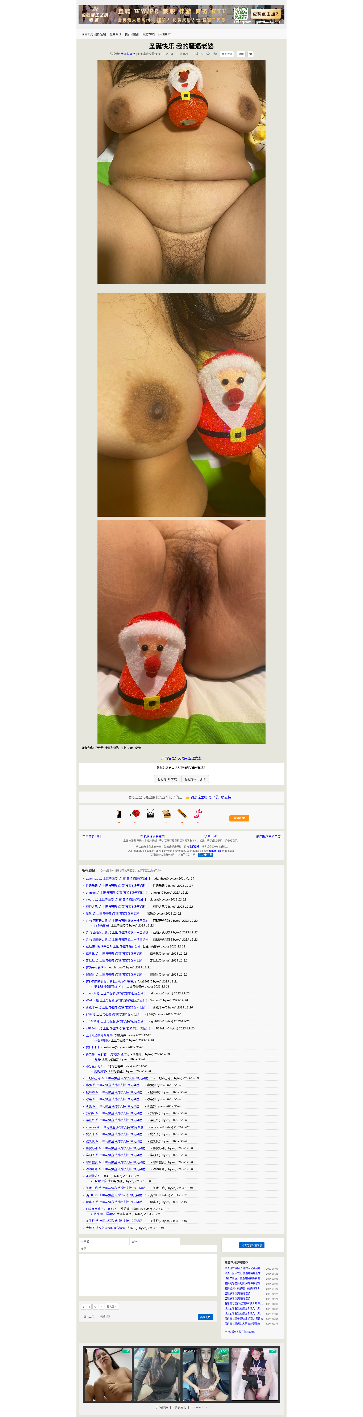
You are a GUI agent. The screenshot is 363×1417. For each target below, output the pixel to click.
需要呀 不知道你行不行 (109, 986)
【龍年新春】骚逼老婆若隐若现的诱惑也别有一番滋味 (244, 1278)
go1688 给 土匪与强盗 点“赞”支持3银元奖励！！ (117, 1021)
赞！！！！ (93, 1047)
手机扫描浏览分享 (152, 836)
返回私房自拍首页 (268, 836)
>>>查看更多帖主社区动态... (240, 1331)
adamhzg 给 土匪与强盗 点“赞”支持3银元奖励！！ (119, 878)
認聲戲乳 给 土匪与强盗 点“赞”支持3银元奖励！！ (118, 1162)
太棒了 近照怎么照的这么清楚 (105, 1228)
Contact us (200, 1407)
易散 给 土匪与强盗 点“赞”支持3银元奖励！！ (115, 913)
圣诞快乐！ (93, 1176)
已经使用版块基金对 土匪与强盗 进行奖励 (113, 946)
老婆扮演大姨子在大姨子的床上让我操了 (244, 1288)
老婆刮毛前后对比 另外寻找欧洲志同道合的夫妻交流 (244, 1283)
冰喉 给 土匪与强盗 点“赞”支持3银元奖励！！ (115, 1099)
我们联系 (194, 846)
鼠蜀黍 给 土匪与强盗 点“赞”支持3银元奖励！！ (117, 1092)
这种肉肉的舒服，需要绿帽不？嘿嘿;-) (111, 981)
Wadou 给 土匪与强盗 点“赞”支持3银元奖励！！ (117, 1000)
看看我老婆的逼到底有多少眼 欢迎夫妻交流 (244, 1303)
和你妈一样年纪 (104, 1214)
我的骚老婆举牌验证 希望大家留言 (244, 1318)
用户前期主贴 (91, 836)
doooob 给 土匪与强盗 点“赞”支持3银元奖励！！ (117, 993)
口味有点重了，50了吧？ (102, 1209)
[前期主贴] (164, 34)
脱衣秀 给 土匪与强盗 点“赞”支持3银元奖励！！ (117, 1134)
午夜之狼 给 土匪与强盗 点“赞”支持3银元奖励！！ (118, 1188)
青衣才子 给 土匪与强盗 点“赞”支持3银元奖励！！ (118, 1007)
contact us (214, 850)
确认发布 (205, 1317)
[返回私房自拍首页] (93, 34)
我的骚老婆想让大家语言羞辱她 (242, 1323)
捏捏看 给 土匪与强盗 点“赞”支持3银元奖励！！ (117, 974)
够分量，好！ (95, 1066)
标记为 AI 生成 (167, 779)
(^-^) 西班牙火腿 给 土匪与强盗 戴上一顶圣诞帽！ (118, 939)
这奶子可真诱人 (96, 967)
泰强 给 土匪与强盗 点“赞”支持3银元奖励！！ (115, 1085)
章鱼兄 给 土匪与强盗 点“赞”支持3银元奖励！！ (117, 953)
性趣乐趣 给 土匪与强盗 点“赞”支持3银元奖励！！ (118, 885)
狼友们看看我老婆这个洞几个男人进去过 (244, 1308)
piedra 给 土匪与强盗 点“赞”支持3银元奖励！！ (117, 899)
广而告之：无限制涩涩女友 (181, 758)
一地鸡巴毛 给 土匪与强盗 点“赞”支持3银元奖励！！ (120, 1078)
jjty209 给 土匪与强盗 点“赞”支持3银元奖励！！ (117, 1195)
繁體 (241, 54)
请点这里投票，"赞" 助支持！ (212, 797)
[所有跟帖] (132, 34)
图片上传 (89, 1316)
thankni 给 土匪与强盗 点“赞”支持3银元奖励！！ (117, 892)
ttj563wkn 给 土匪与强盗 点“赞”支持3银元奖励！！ (119, 1028)
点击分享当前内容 (252, 1245)
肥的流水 (100, 1071)
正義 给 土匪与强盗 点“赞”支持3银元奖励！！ (115, 1106)
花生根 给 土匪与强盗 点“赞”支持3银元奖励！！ (117, 1220)
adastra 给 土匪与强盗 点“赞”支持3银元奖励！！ (117, 1127)
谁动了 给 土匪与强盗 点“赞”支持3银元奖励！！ (117, 1155)
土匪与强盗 (128, 54)
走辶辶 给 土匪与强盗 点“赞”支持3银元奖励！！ (117, 960)
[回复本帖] (148, 34)
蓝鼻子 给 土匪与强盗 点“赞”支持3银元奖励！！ (117, 1202)
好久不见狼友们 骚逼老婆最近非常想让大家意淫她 (244, 1273)
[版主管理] (115, 34)
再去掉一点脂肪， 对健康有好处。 (108, 1054)
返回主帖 (210, 836)
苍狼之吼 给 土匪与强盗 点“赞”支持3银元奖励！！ (118, 906)
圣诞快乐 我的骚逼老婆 (237, 1293)
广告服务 (162, 1407)
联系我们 (180, 1407)
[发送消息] (250, 54)
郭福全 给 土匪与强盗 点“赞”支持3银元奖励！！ (117, 1113)
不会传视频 (101, 1040)
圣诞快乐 (100, 1181)
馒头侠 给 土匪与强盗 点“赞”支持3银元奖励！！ (117, 1141)
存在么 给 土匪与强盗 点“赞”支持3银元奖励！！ (117, 1120)
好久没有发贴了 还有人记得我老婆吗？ (244, 1268)
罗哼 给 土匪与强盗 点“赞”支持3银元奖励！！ (115, 1014)
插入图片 (112, 1306)
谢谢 (97, 1059)
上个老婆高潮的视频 (99, 1035)
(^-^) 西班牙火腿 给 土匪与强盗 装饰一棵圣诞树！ (118, 920)
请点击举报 (205, 854)
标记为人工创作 (195, 779)
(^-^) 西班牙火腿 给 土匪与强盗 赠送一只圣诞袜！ (118, 932)
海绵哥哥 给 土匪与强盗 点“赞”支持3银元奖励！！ (118, 1169)
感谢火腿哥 (101, 925)
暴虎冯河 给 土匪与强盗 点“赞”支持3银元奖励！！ (118, 1148)
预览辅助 (105, 1316)
